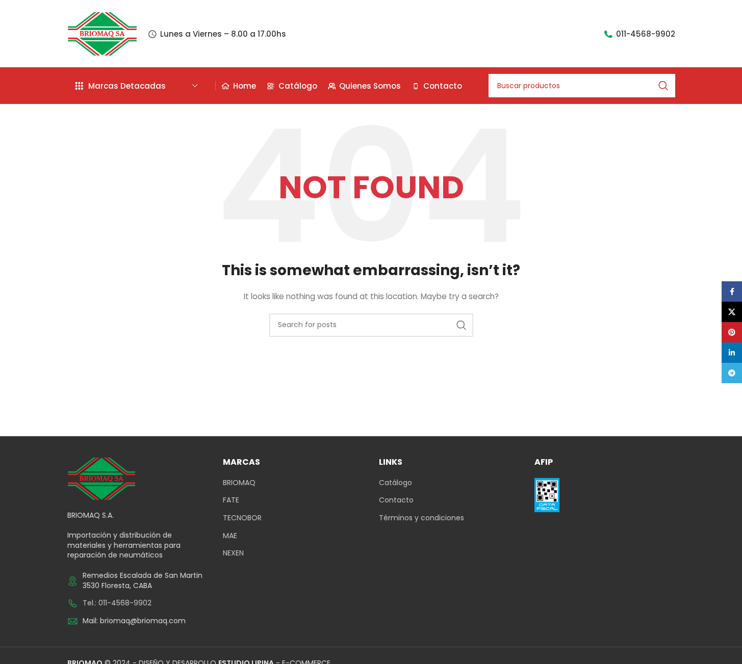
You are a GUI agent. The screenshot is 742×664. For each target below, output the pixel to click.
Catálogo (395, 483)
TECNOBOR (242, 518)
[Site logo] (102, 33)
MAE (230, 536)
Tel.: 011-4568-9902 (117, 603)
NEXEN (233, 553)
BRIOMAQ (239, 483)
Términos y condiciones (421, 518)
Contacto (396, 500)
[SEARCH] (663, 85)
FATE (231, 500)
